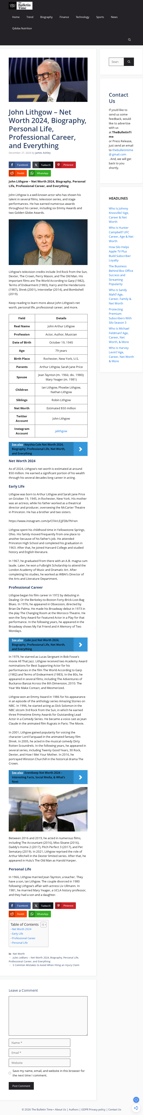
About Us (60, 1109)
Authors (73, 1109)
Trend (30, 17)
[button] (129, 39)
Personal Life (20, 942)
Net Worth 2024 (21, 929)
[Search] (129, 62)
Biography (46, 17)
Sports (100, 17)
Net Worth (19, 953)
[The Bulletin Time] (20, 5)
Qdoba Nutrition (22, 28)
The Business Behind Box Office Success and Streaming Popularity (121, 275)
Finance (64, 17)
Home (16, 17)
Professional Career (23, 938)
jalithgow (61, 431)
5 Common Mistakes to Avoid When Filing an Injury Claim (46, 965)
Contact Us (114, 1109)
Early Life (17, 933)
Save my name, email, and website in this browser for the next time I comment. (49, 1073)
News (114, 17)
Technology (82, 17)
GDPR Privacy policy (93, 1109)
